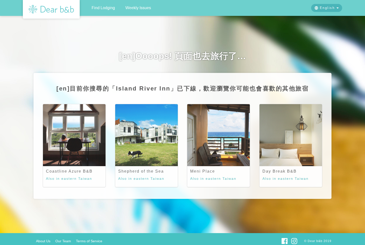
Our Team (63, 241)
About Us (43, 241)
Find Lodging (103, 8)
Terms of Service (89, 241)
